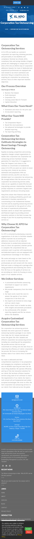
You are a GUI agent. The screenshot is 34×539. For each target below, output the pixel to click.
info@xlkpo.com (24, 10)
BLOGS (3, 504)
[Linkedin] (6, 465)
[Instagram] (9, 465)
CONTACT (4, 507)
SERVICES (4, 500)
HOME (3, 493)
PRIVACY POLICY (6, 511)
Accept (28, 529)
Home (6, 29)
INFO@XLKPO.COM (17, 400)
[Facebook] (2, 465)
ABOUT (3, 496)
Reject (29, 532)
